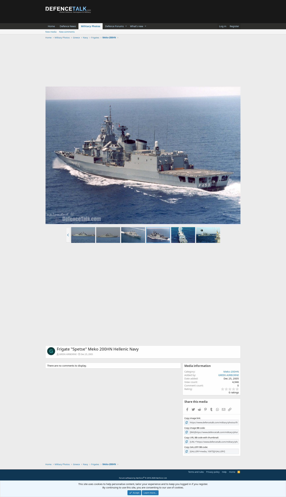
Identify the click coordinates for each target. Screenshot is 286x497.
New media (50, 31)
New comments (67, 31)
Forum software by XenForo (143, 478)
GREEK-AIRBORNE (68, 354)
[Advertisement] (143, 63)
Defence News (68, 26)
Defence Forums (114, 26)
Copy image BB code (194, 427)
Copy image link (192, 418)
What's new (136, 26)
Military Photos (90, 26)
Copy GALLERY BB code (195, 447)
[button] (126, 26)
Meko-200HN (231, 371)
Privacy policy (213, 471)
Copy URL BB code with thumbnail (201, 437)
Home (51, 26)
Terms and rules (196, 471)
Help (224, 471)
